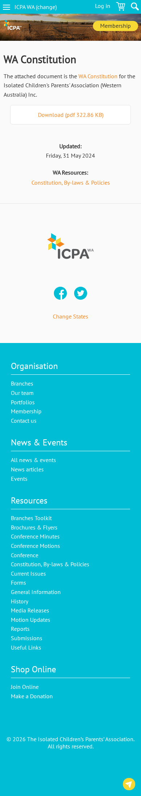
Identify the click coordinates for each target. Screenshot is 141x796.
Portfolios (23, 402)
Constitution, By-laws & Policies (70, 182)
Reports (20, 628)
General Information (36, 591)
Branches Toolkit (31, 518)
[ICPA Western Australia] (13, 27)
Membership (115, 25)
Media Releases (30, 610)
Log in (102, 5)
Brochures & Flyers (34, 527)
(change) (42, 6)
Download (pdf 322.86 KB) (70, 114)
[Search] (135, 7)
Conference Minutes (35, 536)
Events (19, 478)
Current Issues (28, 573)
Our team (22, 392)
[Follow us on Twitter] (80, 294)
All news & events (33, 459)
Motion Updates (30, 619)
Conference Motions (35, 545)
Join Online (25, 686)
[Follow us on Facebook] (60, 294)
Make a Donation (32, 696)
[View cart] (120, 7)
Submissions (26, 638)
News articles (27, 469)
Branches (22, 383)
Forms (18, 582)
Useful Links (26, 647)
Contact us (129, 785)
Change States (70, 316)
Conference (24, 555)
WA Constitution (98, 76)
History (19, 601)
